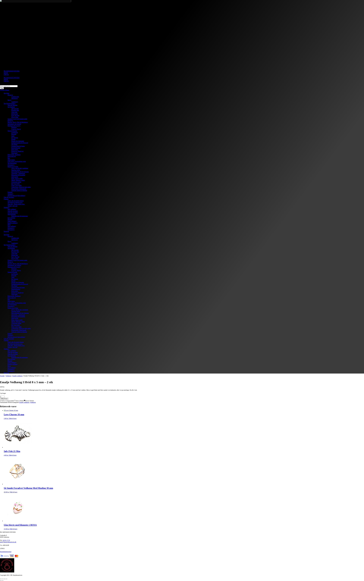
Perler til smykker (13, 166)
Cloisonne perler (16, 182)
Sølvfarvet (14, 98)
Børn (9, 224)
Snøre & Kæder (12, 130)
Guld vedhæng (12, 221)
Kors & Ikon (11, 217)
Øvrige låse (14, 117)
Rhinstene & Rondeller (18, 175)
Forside (2, 376)
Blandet (10, 219)
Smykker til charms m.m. (15, 202)
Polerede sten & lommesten (19, 216)
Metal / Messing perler (18, 180)
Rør (9, 158)
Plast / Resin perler (17, 178)
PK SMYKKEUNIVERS (11, 71)
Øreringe (10, 95)
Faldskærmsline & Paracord (19, 142)
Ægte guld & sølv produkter (19, 168)
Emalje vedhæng (13, 223)
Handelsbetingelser (5, 551)
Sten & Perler (12, 214)
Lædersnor (14, 132)
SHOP (6, 73)
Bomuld (13, 134)
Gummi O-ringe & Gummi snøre (17, 119)
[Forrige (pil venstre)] (1, 580)
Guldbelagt (14, 102)
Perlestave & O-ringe (14, 125)
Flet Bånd (14, 144)
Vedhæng (10, 194)
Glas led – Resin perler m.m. (16, 204)
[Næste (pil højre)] (2, 580)
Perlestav (14, 127)
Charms (6, 199)
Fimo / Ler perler (16, 185)
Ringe (9, 100)
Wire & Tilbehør (12, 105)
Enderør (10, 192)
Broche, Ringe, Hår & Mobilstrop (18, 122)
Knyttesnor (14, 137)
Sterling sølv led (12, 206)
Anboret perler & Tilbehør (19, 190)
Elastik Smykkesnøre (17, 141)
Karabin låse (15, 110)
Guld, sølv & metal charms (16, 200)
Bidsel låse (14, 113)
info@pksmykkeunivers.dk (8, 542)
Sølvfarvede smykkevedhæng (16, 195)
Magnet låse (15, 108)
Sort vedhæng (12, 226)
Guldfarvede (15, 96)
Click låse (14, 112)
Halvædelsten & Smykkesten (20, 171)
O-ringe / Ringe (16, 129)
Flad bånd (14, 153)
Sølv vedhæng (12, 209)
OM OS (6, 74)
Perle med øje (12, 156)
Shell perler (14, 177)
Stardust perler (15, 170)
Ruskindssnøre (15, 148)
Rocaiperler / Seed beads (18, 188)
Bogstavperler (15, 183)
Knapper (6, 231)
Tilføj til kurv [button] (13, 418)
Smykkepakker (12, 163)
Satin (12, 136)
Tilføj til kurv (4, 398)
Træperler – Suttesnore (18, 173)
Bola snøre (14, 149)
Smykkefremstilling (9, 103)
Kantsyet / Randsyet (17, 151)
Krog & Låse (15, 115)
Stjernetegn (11, 165)
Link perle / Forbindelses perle (17, 161)
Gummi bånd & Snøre (18, 146)
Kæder (13, 139)
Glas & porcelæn (9, 197)
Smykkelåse (11, 107)
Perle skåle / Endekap (14, 154)
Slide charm (11, 159)
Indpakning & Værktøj (14, 124)
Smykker (6, 93)
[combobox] (9, 86)
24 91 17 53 (6, 540)
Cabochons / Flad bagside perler (21, 187)
